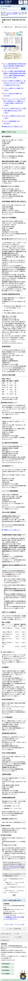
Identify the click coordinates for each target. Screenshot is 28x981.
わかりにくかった (13, 892)
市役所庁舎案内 (6, 963)
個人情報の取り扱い (5, 940)
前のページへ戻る (9, 924)
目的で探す (25, 3)
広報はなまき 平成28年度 (11, 13)
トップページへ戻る (20, 924)
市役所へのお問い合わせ (6, 933)
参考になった (8, 882)
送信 (14, 895)
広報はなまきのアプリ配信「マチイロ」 (13, 126)
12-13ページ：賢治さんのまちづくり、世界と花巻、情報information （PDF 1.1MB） (14, 110)
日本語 (2, 46)
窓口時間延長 (5, 967)
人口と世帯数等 (6, 973)
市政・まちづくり (16, 12)
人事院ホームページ (11, 529)
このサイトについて (5, 937)
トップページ (9, 12)
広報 (22, 12)
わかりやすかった (10, 890)
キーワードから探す (6, 6)
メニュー (20, 3)
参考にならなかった (12, 884)
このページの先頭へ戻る (15, 928)
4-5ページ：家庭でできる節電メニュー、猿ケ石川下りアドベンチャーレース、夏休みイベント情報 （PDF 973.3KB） (14, 83)
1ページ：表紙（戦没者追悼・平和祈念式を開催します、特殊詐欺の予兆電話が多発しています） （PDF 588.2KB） (14, 66)
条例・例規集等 (5, 970)
